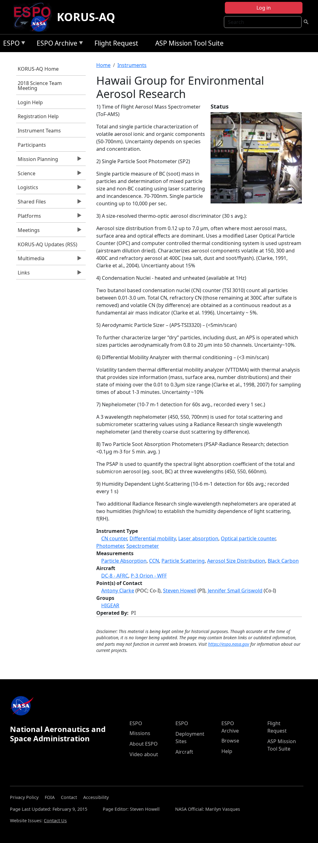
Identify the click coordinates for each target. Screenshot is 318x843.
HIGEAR (110, 605)
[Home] (34, 17)
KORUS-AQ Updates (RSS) (47, 244)
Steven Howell (179, 590)
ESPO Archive (55, 44)
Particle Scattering (183, 560)
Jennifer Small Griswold (235, 590)
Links (23, 274)
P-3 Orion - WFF (149, 575)
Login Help (30, 102)
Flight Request (116, 43)
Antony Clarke (117, 590)
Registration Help (38, 116)
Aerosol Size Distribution (236, 560)
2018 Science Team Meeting (40, 85)
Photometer (110, 545)
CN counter (114, 538)
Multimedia (30, 260)
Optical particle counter (248, 538)
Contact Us (55, 820)
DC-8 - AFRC (114, 575)
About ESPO (143, 743)
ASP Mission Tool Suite (189, 43)
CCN (154, 560)
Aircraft (184, 751)
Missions (139, 733)
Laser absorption (198, 538)
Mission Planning (37, 161)
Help (226, 751)
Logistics (27, 189)
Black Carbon (283, 560)
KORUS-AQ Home (38, 68)
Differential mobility (152, 538)
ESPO (10, 44)
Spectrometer (142, 545)
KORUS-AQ (86, 17)
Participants (32, 144)
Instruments (132, 65)
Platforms (28, 217)
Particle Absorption (124, 560)
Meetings (28, 232)
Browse (230, 740)
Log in (264, 7)
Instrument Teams (39, 130)
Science (25, 175)
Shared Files (31, 203)
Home (103, 65)
